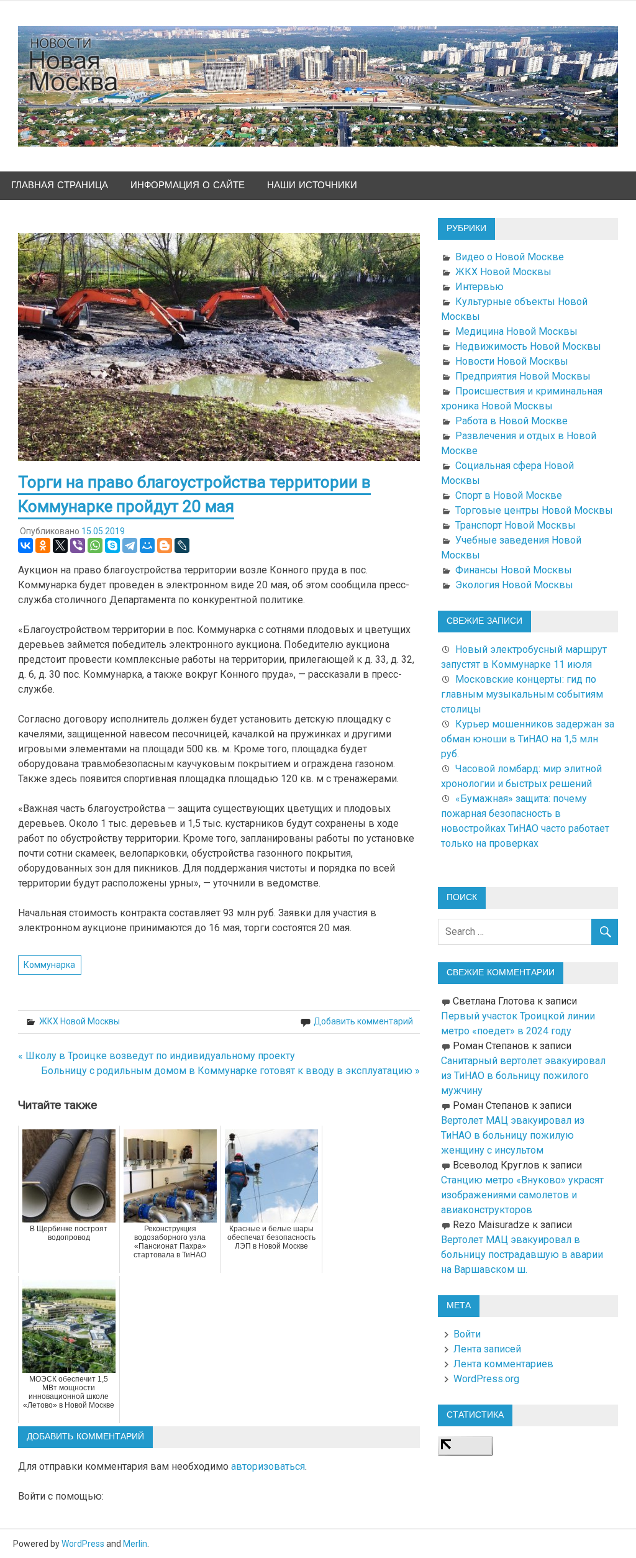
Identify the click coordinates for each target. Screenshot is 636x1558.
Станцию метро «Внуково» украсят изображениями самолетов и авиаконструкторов (522, 1195)
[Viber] (77, 545)
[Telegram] (129, 545)
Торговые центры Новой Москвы (534, 510)
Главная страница (59, 185)
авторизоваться (268, 1466)
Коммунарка (49, 965)
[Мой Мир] (147, 545)
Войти (467, 1334)
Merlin (135, 1544)
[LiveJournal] (182, 545)
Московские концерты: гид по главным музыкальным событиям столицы (522, 694)
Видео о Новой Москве (509, 257)
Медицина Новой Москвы (516, 331)
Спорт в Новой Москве (508, 495)
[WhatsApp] (95, 545)
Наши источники (312, 185)
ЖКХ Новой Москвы (79, 1021)
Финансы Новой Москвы (513, 570)
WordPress (82, 1544)
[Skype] (112, 545)
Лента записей (487, 1349)
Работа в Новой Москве (511, 421)
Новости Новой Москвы (511, 361)
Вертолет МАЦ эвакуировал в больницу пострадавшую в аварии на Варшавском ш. (522, 1254)
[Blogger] (164, 545)
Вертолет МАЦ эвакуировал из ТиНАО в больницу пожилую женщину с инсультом (512, 1135)
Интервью (479, 287)
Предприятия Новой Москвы (523, 376)
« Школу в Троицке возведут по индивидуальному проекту (156, 1056)
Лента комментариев (503, 1364)
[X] (60, 545)
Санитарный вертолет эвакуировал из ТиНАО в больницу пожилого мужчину (523, 1075)
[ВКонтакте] (25, 545)
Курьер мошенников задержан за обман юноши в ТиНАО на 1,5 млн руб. (527, 739)
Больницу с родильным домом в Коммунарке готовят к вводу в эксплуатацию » (230, 1071)
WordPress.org (486, 1379)
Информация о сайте (187, 185)
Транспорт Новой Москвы (515, 525)
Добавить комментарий (363, 1021)
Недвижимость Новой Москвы (528, 346)
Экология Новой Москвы (514, 585)
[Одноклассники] (42, 545)
